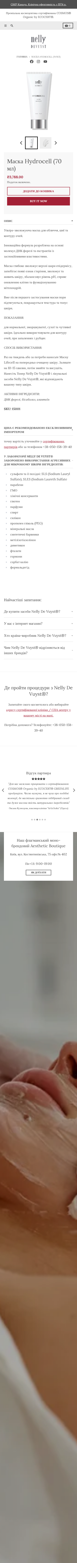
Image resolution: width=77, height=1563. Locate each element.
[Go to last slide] (21, 143)
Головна (22, 56)
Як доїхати (38, 872)
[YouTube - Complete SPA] (45, 61)
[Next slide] (55, 143)
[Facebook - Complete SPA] (31, 61)
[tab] (32, 819)
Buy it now (38, 201)
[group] (31, 143)
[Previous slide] (3, 790)
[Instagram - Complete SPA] (38, 61)
